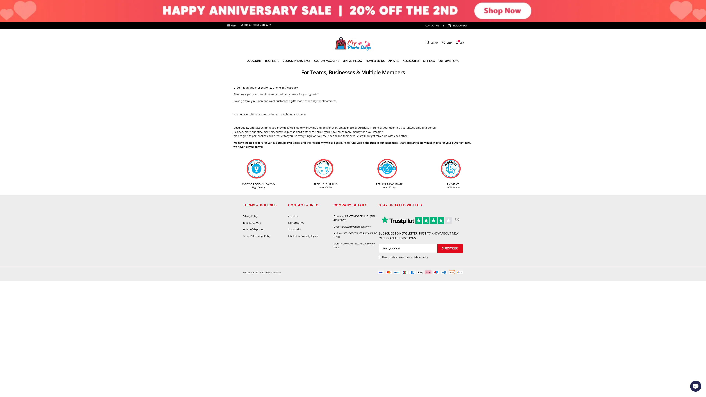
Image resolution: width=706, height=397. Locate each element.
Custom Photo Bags (297, 60)
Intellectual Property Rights (303, 236)
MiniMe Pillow (352, 60)
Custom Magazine (326, 60)
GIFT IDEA (429, 60)
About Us (293, 216)
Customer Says (448, 60)
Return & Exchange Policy (257, 236)
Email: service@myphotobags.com (352, 226)
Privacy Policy (250, 216)
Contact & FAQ (296, 222)
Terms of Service (252, 222)
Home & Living (375, 60)
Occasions (254, 60)
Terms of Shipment (253, 229)
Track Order (460, 25)
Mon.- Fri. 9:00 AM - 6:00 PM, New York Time (354, 245)
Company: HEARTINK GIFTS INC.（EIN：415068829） (355, 218)
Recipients (272, 60)
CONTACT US (432, 25)
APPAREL (393, 60)
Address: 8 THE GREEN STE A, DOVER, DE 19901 (355, 235)
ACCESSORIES (411, 60)
